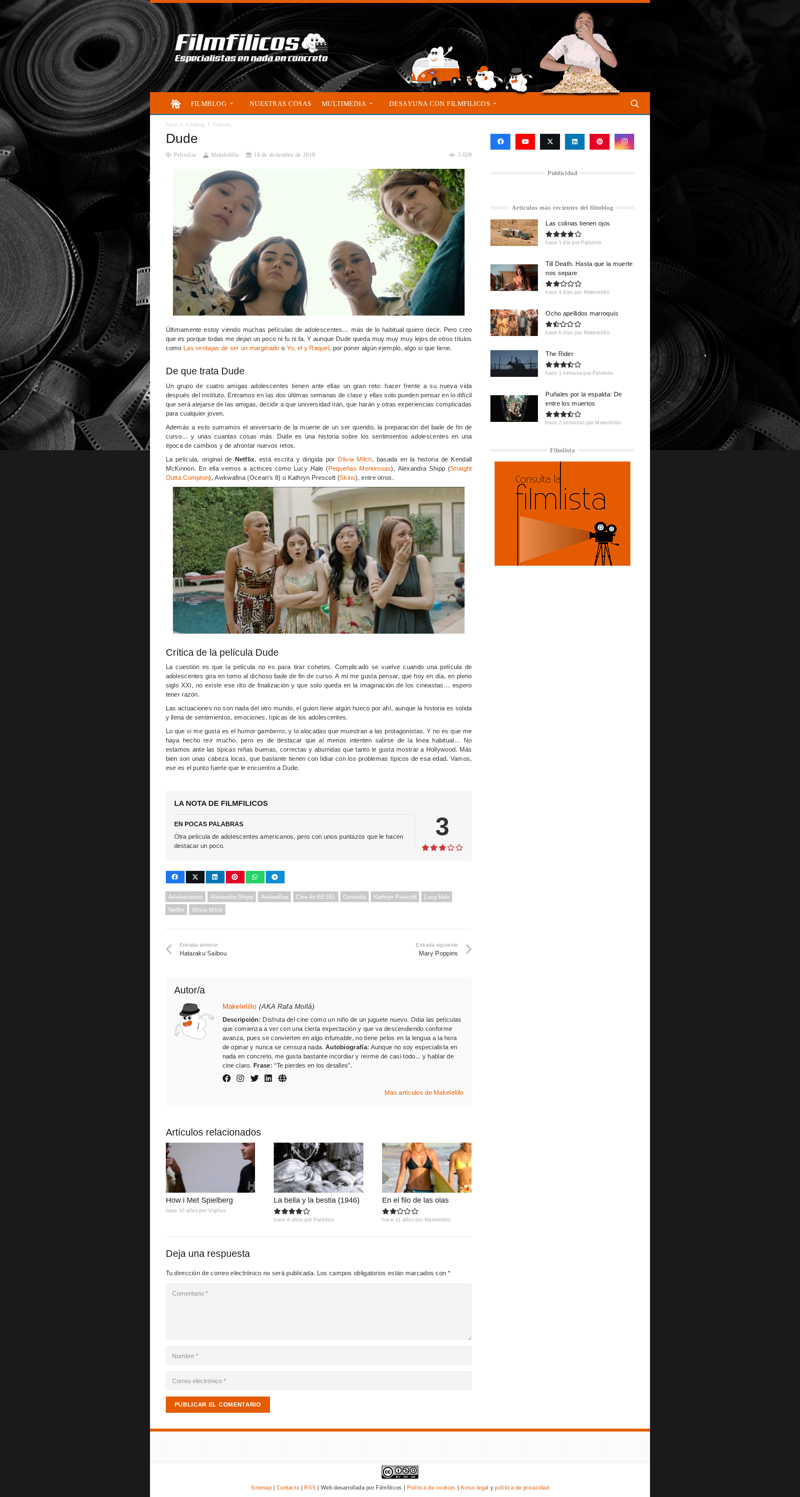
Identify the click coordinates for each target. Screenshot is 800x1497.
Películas (185, 155)
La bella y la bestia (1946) (317, 1200)
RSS (310, 1487)
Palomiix (324, 1220)
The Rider (559, 353)
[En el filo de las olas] (427, 1168)
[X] (550, 142)
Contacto (288, 1487)
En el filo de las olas (415, 1200)
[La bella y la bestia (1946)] (318, 1168)
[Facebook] (500, 142)
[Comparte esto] (175, 877)
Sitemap (261, 1487)
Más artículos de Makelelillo (424, 1092)
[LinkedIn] (575, 142)
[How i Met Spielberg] (210, 1168)
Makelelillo (225, 155)
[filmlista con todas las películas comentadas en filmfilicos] (562, 563)
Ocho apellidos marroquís (581, 313)
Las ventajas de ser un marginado (231, 347)
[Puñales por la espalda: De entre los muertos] (514, 408)
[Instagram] (625, 142)
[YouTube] (525, 142)
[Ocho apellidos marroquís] (514, 322)
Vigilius (217, 1211)
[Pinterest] (600, 142)
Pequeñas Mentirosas (359, 468)
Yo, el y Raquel (308, 347)
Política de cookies (431, 1487)
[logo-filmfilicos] (251, 48)
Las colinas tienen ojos (577, 223)
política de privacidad (522, 1487)
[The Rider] (514, 363)
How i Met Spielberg (199, 1200)
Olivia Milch (355, 459)
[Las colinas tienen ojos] (514, 232)
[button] (231, 103)
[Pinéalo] (235, 877)
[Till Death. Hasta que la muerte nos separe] (514, 277)
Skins (348, 477)
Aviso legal (474, 1487)
